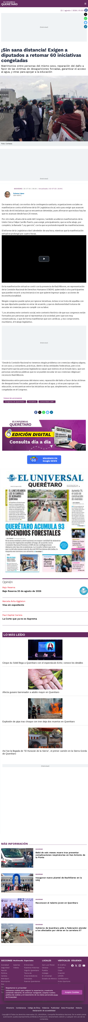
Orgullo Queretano (31, 970)
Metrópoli (5, 979)
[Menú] (85, 3)
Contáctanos (21, 1008)
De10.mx (61, 968)
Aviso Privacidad (67, 1008)
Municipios (5, 981)
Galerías (16, 965)
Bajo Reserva (8, 587)
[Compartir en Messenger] (85, 22)
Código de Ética (34, 1008)
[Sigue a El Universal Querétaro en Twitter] (77, 966)
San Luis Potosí (48, 965)
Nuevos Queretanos (32, 981)
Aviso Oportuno (64, 981)
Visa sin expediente (13, 605)
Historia (79, 1008)
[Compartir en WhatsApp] (85, 18)
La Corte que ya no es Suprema (19, 618)
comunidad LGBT (47, 401)
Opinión (7, 582)
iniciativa (32, 401)
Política (4, 973)
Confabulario (63, 979)
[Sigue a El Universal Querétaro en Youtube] (84, 966)
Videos (16, 968)
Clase (60, 970)
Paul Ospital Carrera (12, 615)
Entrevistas (28, 965)
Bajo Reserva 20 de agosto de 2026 (21, 591)
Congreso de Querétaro (14, 401)
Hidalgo (45, 973)
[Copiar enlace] (85, 26)
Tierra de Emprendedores (30, 974)
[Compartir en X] (85, 14)
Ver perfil (17, 195)
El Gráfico (62, 965)
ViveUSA (61, 973)
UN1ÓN (60, 976)
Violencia (45, 1008)
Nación (4, 970)
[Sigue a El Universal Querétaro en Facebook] (73, 966)
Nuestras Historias (31, 968)
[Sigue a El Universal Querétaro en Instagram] (80, 966)
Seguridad (5, 968)
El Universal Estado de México (49, 977)
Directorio (10, 1008)
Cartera (4, 976)
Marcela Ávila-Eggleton (13, 601)
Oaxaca (45, 968)
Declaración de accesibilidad (44, 1010)
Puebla (45, 970)
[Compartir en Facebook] (86, 10)
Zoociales (28, 979)
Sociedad (18, 189)
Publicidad (55, 1008)
